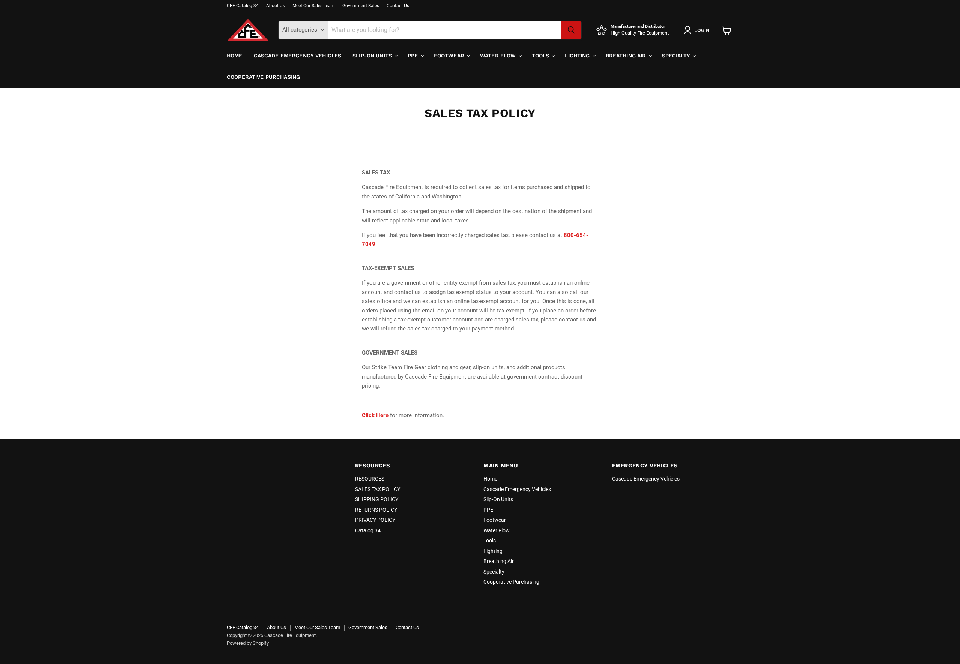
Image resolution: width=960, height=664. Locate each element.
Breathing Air (627, 56)
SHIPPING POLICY (376, 499)
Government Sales (360, 5)
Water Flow (499, 56)
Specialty (677, 56)
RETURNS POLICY (376, 510)
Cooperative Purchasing (263, 77)
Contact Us (398, 5)
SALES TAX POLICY (377, 489)
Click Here (375, 415)
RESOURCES (369, 479)
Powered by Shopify (248, 643)
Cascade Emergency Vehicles (298, 56)
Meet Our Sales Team (313, 5)
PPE (414, 56)
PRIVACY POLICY (375, 520)
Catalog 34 (368, 530)
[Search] (571, 30)
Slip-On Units (372, 56)
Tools (541, 56)
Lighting (578, 56)
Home (235, 56)
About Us (275, 5)
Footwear (450, 56)
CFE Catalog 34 (243, 5)
